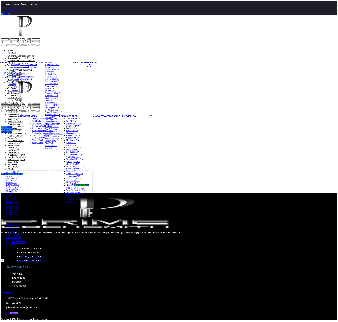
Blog (10, 256)
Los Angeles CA (52, 107)
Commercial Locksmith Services (21, 60)
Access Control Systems (21, 74)
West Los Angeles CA (17, 157)
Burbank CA (50, 74)
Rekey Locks (37, 142)
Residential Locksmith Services (21, 58)
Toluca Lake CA (73, 176)
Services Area (45, 62)
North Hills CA (51, 110)
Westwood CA (51, 103)
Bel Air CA (50, 67)
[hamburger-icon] (91, 49)
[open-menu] (150, 115)
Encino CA (50, 91)
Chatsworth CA (51, 83)
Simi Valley (12, 164)
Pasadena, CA (13, 167)
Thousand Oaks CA (74, 173)
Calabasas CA (51, 76)
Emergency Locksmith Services (21, 56)
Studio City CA (51, 98)
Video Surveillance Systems (43, 128)
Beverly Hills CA (52, 69)
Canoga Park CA (52, 79)
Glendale (11, 169)
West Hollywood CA (16, 155)
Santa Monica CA (52, 114)
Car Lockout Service (40, 135)
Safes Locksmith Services (21, 79)
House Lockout (38, 138)
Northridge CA (51, 86)
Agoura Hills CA (52, 64)
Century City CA (52, 81)
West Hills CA (14, 152)
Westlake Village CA (16, 159)
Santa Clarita (13, 162)
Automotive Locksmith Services (45, 133)
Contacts (7, 292)
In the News (89, 64)
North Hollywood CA (54, 112)
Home (23, 116)
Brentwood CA (51, 72)
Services (12, 53)
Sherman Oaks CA (53, 100)
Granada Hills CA (52, 93)
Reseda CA (50, 88)
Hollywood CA (51, 95)
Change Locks (38, 140)
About (76, 62)
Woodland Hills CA (53, 105)
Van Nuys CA (13, 150)
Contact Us (83, 63)
